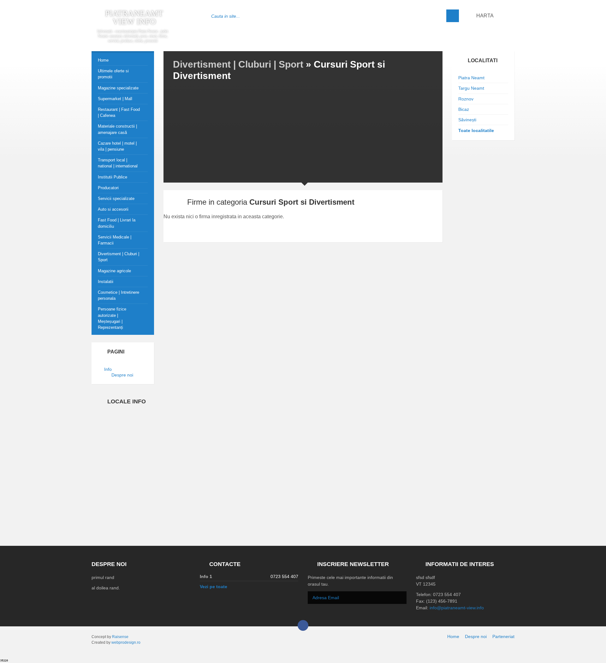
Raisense (120, 637)
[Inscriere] (400, 598)
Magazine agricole (114, 270)
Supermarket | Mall (115, 98)
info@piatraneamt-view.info (457, 607)
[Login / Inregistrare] (508, 15)
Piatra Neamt (471, 77)
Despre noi (121, 374)
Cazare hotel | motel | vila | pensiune (117, 146)
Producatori (108, 187)
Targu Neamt (471, 88)
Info (108, 369)
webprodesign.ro (125, 642)
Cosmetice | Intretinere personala (118, 295)
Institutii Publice (112, 177)
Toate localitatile (476, 130)
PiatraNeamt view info (134, 17)
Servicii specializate (116, 198)
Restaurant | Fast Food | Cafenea (119, 112)
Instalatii (105, 281)
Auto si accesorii (113, 209)
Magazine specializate (118, 88)
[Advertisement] (303, 131)
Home (103, 60)
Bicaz (463, 109)
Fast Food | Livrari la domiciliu (116, 223)
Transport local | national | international (118, 163)
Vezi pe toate (213, 586)
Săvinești (467, 119)
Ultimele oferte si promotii (113, 74)
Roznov (465, 98)
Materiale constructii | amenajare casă (117, 129)
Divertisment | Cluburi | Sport (238, 64)
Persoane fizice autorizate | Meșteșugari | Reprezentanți (112, 318)
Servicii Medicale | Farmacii (114, 240)
